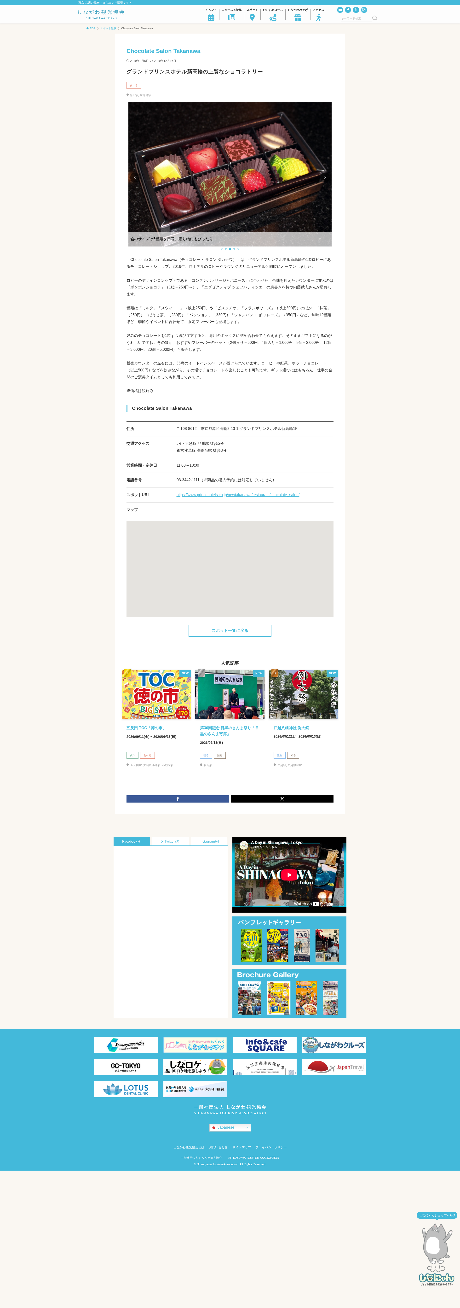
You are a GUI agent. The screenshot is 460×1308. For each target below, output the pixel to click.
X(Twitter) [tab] (168, 841)
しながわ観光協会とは (188, 1147)
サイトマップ (241, 1147)
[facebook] (348, 10)
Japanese (225, 1127)
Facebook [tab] (129, 841)
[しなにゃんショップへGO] (437, 1254)
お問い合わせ (218, 1147)
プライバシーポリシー (271, 1147)
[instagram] (364, 10)
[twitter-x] (356, 10)
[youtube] (340, 10)
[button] (222, 249)
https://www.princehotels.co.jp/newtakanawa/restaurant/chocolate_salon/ (238, 495)
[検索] (375, 18)
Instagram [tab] (207, 841)
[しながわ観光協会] (101, 14)
